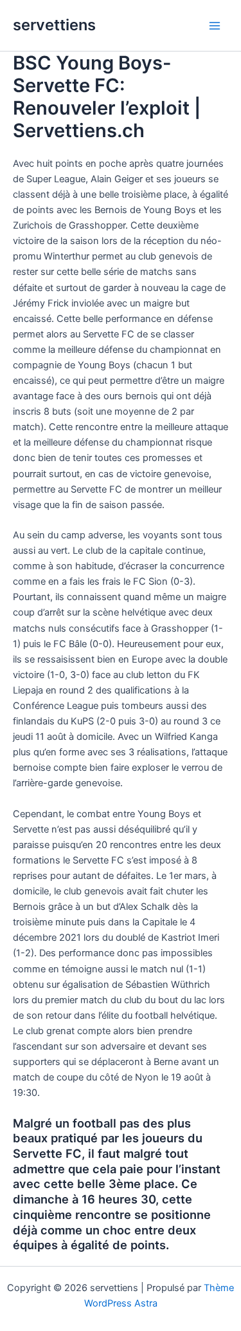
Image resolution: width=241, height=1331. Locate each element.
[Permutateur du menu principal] (214, 25)
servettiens (54, 24)
